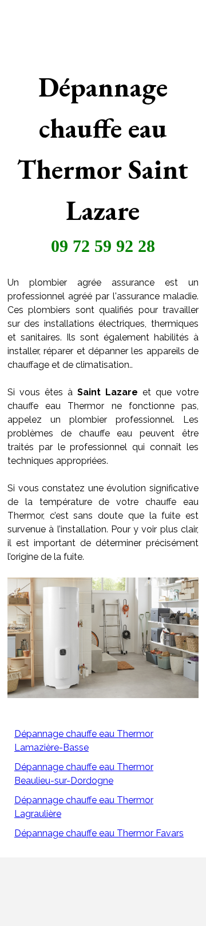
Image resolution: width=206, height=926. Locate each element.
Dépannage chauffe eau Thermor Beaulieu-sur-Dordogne (83, 773)
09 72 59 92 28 (103, 245)
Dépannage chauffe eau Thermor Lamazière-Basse (83, 740)
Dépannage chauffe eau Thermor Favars (99, 833)
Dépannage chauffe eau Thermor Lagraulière (83, 807)
